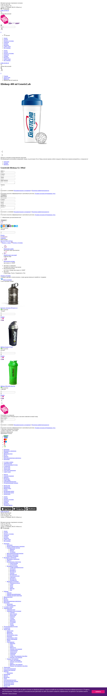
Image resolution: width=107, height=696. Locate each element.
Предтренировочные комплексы (12, 458)
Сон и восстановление (10, 470)
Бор (11, 590)
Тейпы (8, 640)
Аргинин (12, 619)
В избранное (4, 236)
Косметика (6, 478)
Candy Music (7, 480)
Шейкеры (9, 632)
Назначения (7, 487)
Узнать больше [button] (12, 693)
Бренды (6, 474)
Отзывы (6, 43)
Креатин (6, 456)
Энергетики (7, 469)
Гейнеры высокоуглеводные (14, 595)
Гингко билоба (14, 563)
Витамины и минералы (10, 451)
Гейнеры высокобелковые (14, 594)
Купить (3, 235)
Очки (11, 644)
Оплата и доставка (9, 41)
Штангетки (10, 633)
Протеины (6, 449)
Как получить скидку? (7, 241)
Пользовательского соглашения (22, 190)
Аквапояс (12, 654)
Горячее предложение (9, 670)
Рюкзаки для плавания (16, 657)
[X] (8, 226)
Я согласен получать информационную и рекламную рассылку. (28, 193)
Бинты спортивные (12, 639)
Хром (11, 587)
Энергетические (11, 605)
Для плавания (10, 642)
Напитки (6, 477)
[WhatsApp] (12, 226)
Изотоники (10, 673)
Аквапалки (13, 653)
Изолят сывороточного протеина (16, 546)
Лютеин (12, 573)
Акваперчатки (14, 650)
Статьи (6, 489)
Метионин (13, 621)
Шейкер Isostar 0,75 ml (7, 347)
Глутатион (13, 622)
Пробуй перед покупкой (10, 255)
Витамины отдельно (12, 566)
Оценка (3, 184)
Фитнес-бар (7, 485)
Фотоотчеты (7, 494)
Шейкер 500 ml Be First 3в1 (8, 386)
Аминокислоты (8, 463)
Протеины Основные (12, 556)
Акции (5, 38)
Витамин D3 (13, 574)
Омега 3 (9, 560)
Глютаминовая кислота (10, 481)
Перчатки (9, 636)
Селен (11, 584)
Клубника (12, 552)
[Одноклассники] (4, 226)
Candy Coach (7, 46)
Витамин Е (13, 571)
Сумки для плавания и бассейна (18, 656)
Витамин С (13, 570)
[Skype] (17, 226)
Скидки (6, 39)
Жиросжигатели (8, 453)
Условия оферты (8, 505)
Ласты (11, 646)
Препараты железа (15, 583)
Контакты (6, 45)
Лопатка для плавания (16, 649)
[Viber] (10, 226)
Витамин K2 (13, 580)
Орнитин (12, 616)
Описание (6, 161)
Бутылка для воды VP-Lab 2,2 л (9, 308)
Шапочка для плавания (16, 664)
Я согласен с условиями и (25, 190)
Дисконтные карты (9, 492)
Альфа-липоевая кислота (16, 567)
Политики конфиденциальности (40, 190)
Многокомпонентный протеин (15, 553)
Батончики (7, 459)
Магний (12, 588)
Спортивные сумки (12, 637)
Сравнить (3, 238)
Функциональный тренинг (11, 483)
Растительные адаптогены (14, 562)
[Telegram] (6, 226)
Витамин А (13, 578)
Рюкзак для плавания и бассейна (18, 666)
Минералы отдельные (13, 581)
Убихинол (12, 577)
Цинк (11, 585)
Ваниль (12, 550)
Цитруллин (13, 615)
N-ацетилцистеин (15, 576)
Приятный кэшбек (9, 248)
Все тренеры (7, 48)
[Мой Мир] (15, 226)
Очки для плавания (15, 660)
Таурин (12, 618)
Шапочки (12, 643)
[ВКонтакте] (2, 226)
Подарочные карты (9, 491)
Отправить (3, 195)
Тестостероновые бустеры (11, 464)
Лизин (11, 623)
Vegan (5, 678)
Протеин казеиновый (12, 554)
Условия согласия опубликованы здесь (45, 193)
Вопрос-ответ (7, 488)
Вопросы (6, 164)
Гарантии (6, 42)
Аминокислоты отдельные (14, 611)
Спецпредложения (9, 476)
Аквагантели (13, 651)
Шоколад (12, 549)
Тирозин (12, 612)
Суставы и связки (8, 462)
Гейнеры (6, 452)
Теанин (12, 625)
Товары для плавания (12, 659)
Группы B (12, 569)
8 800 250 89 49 (5, 10)
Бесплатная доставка (9, 261)
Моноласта (13, 647)
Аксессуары (7, 467)
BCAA (5, 455)
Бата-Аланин (13, 614)
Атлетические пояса (12, 635)
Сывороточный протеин (13, 547)
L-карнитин (7, 466)
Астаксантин (13, 564)
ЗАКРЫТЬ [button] (98, 691)
